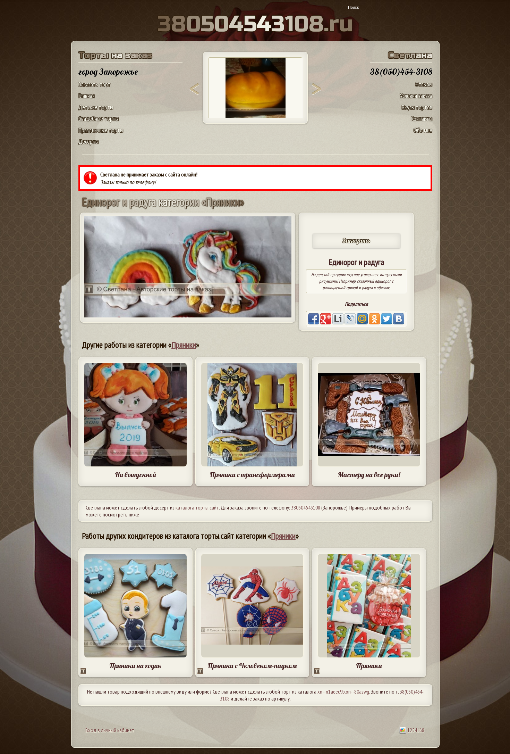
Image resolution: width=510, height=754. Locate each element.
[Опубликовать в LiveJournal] (350, 318)
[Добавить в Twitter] (386, 318)
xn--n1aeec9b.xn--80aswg (343, 691)
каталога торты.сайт (197, 507)
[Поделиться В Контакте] (398, 318)
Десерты (88, 142)
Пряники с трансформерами (252, 474)
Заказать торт (94, 84)
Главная (86, 96)
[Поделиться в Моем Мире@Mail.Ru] (362, 318)
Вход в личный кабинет (109, 730)
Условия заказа (416, 96)
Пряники (183, 344)
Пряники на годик (135, 665)
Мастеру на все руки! (369, 474)
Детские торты (95, 107)
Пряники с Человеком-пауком (252, 665)
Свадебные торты (98, 119)
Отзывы (423, 84)
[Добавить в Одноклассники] (374, 318)
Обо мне (423, 130)
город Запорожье (108, 71)
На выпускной (135, 474)
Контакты (421, 119)
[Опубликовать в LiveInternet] (337, 318)
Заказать (356, 241)
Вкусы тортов (417, 107)
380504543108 (305, 507)
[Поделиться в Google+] (325, 318)
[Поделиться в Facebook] (313, 318)
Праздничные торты (100, 130)
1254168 (415, 730)
